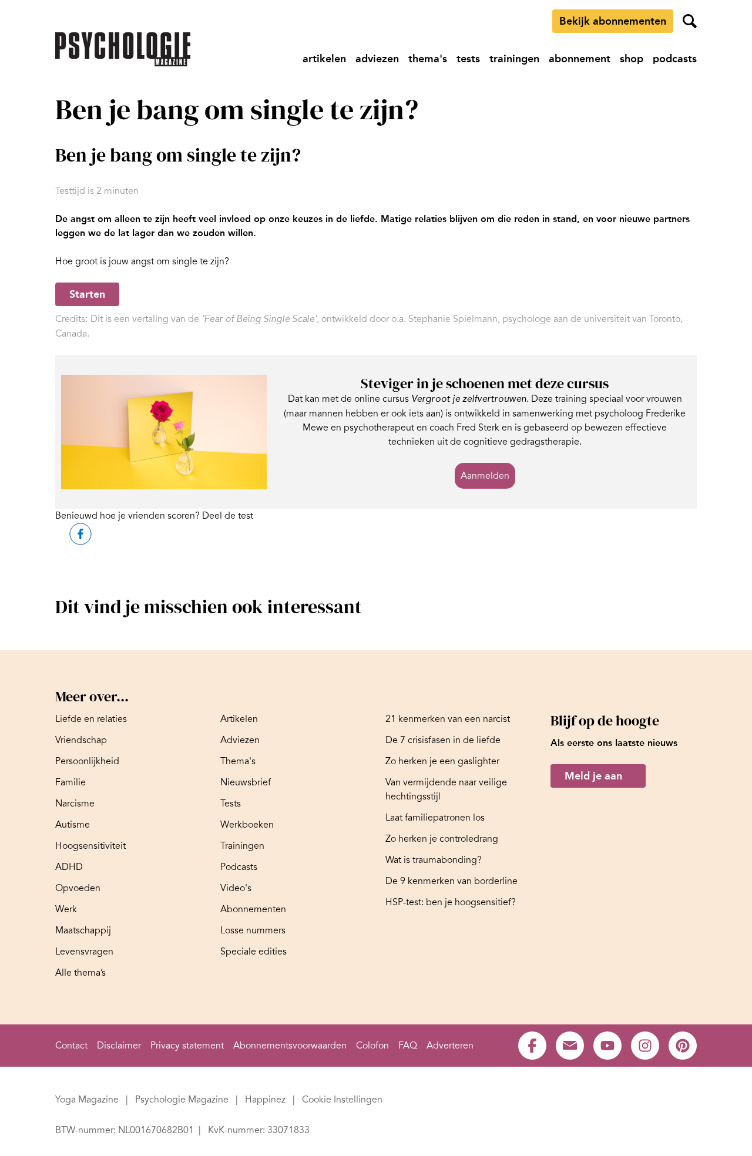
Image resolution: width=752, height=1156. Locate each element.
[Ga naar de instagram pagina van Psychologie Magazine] (645, 1045)
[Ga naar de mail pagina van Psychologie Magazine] (570, 1045)
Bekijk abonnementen (612, 21)
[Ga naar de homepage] (122, 49)
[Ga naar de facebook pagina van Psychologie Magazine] (532, 1045)
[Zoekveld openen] (690, 21)
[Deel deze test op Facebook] (80, 534)
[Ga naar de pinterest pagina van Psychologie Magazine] (683, 1045)
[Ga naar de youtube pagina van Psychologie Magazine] (607, 1045)
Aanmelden (485, 476)
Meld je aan (593, 775)
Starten (87, 294)
